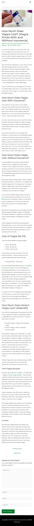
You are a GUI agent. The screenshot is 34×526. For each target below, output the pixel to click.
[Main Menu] (30, 2)
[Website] (17, 505)
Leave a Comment (7, 43)
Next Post (17, 453)
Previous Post (17, 448)
